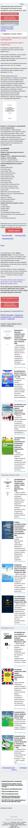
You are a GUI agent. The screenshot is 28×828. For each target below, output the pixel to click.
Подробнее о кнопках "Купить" (12, 34)
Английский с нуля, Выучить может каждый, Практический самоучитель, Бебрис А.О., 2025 (20, 409)
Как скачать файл (7, 235)
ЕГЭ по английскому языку (10, 793)
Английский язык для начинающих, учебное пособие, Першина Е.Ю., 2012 (20, 599)
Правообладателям (7, 238)
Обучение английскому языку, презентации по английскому (11, 797)
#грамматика (11, 318)
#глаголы (3, 318)
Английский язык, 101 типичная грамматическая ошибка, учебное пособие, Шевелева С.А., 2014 (19, 485)
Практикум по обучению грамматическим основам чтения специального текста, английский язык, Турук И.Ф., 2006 (20, 337)
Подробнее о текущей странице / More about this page (7, 28)
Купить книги (14, 231)
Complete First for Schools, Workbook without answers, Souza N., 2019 (20, 715)
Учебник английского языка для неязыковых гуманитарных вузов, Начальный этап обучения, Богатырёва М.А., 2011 (20, 529)
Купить (2, 245)
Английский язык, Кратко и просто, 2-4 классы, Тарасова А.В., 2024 (20, 373)
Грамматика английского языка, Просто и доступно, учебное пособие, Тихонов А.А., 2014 (20, 568)
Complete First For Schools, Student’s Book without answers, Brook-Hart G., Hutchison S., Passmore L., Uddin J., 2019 (20, 742)
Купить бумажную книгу (9, 13)
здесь (13, 58)
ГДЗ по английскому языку (10, 791)
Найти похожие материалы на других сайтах (9, 23)
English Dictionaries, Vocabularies (12, 781)
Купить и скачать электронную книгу (10, 18)
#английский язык (18, 317)
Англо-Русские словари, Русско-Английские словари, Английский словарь (12, 785)
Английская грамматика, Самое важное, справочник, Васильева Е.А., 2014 (20, 674)
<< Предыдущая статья (8, 767)
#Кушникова (10, 315)
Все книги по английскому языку (12, 789)
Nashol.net (6, 822)
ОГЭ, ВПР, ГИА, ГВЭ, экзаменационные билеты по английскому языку (14, 800)
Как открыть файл (20, 235)
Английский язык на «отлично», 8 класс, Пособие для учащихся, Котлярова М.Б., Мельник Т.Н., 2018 (20, 637)
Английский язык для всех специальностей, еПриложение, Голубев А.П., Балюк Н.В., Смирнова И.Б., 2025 (19, 444)
